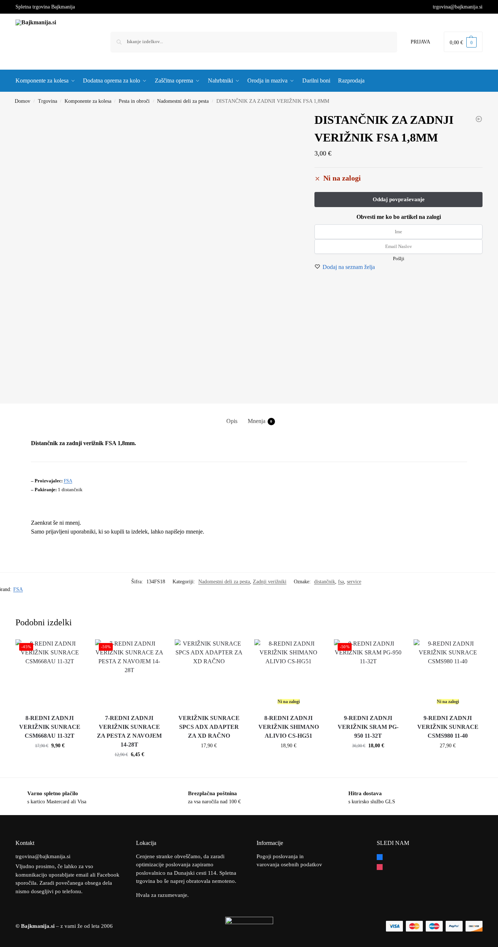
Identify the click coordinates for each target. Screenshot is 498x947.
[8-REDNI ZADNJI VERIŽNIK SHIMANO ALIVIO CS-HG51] (288, 673)
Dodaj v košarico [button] (50, 761)
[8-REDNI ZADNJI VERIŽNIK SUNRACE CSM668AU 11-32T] (49, 673)
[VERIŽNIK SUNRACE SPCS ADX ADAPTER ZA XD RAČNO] (209, 673)
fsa (341, 581)
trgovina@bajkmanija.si (458, 7)
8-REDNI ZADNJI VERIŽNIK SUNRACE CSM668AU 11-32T (49, 727)
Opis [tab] (231, 421)
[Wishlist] (73, 650)
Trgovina (47, 101)
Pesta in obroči (134, 101)
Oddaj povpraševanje (289, 761)
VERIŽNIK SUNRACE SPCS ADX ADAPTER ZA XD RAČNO (209, 727)
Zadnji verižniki (269, 581)
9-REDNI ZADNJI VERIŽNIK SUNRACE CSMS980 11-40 (447, 727)
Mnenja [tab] (260, 421)
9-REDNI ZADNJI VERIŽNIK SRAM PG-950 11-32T (368, 727)
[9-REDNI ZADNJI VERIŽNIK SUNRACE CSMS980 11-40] (448, 673)
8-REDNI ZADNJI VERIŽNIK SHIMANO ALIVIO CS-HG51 (288, 727)
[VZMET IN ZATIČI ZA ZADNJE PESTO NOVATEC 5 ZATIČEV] (479, 119)
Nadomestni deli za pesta (183, 101)
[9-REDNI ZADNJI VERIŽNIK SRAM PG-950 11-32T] (368, 673)
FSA (68, 480)
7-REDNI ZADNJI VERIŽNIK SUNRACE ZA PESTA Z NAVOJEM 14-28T (129, 731)
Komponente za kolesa (88, 101)
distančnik (324, 581)
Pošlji (398, 258)
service (354, 581)
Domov (22, 101)
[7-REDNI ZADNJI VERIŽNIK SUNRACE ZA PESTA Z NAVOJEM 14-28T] (129, 673)
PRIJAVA (420, 42)
